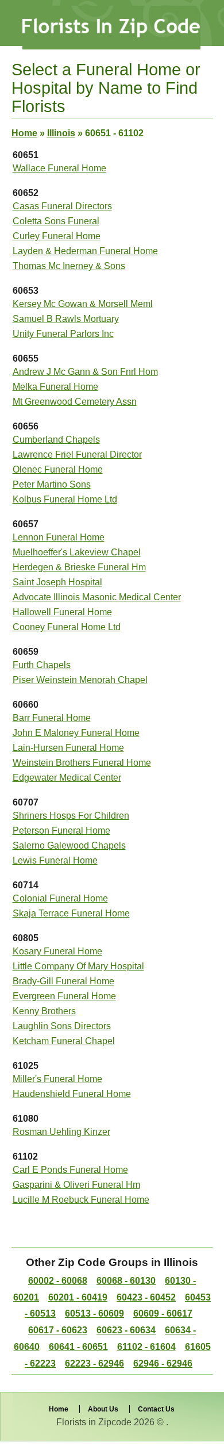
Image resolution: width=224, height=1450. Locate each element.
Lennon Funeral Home (59, 537)
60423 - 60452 (146, 1297)
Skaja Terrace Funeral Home (71, 913)
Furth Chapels (42, 665)
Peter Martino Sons (52, 484)
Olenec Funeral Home (58, 469)
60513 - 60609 (94, 1313)
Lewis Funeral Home (55, 860)
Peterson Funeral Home (61, 830)
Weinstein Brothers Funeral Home (82, 763)
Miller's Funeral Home (57, 1079)
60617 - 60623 (57, 1330)
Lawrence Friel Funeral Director (77, 454)
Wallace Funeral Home (59, 168)
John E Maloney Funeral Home (76, 733)
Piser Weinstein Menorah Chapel (80, 680)
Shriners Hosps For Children (71, 815)
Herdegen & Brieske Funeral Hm (79, 567)
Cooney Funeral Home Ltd (67, 627)
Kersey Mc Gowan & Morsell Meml (83, 304)
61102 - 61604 (146, 1347)
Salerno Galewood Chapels (69, 845)
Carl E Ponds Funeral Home (70, 1170)
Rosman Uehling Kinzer (61, 1132)
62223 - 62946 (94, 1363)
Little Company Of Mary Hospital (78, 966)
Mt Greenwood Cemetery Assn (75, 401)
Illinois (61, 133)
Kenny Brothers (44, 1011)
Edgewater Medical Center (67, 777)
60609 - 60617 (162, 1313)
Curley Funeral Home (57, 236)
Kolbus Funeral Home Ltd (65, 499)
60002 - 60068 (57, 1281)
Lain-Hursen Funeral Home (68, 748)
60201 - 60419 (77, 1297)
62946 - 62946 (162, 1363)
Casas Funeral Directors (62, 206)
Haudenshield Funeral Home (72, 1094)
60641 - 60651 (78, 1347)
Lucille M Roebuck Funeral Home (81, 1200)
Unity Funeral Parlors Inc (63, 334)
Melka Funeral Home (55, 387)
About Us (103, 1409)
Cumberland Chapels (56, 439)
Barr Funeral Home (52, 718)
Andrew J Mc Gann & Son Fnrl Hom (85, 372)
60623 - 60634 (126, 1330)
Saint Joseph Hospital (57, 582)
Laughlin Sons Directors (62, 1026)
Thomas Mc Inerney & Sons (69, 266)
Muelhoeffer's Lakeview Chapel (77, 552)
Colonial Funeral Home (60, 898)
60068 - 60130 (126, 1281)
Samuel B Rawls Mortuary (66, 319)
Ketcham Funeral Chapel (64, 1041)
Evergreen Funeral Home (64, 996)
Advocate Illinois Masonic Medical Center (97, 597)
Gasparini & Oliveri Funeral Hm (76, 1185)
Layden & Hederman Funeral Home (85, 251)
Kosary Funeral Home (57, 951)
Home (24, 133)
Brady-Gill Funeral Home (63, 981)
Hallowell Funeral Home (62, 612)
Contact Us (156, 1409)
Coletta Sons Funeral (56, 221)
